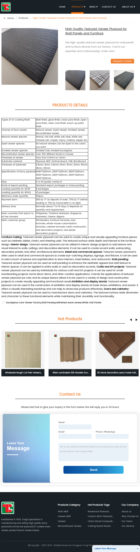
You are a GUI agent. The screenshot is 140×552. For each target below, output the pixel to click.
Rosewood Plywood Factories (98, 511)
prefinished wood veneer (68, 302)
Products (77, 7)
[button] (131, 320)
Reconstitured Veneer (69, 526)
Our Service (128, 526)
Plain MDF (63, 511)
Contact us (109, 7)
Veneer (62, 521)
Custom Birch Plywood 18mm (100, 516)
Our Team (127, 521)
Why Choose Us (130, 516)
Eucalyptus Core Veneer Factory (23, 302)
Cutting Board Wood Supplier (99, 526)
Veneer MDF (64, 516)
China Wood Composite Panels (101, 521)
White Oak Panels (91, 302)
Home (62, 7)
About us (127, 7)
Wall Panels (48, 302)
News (92, 7)
